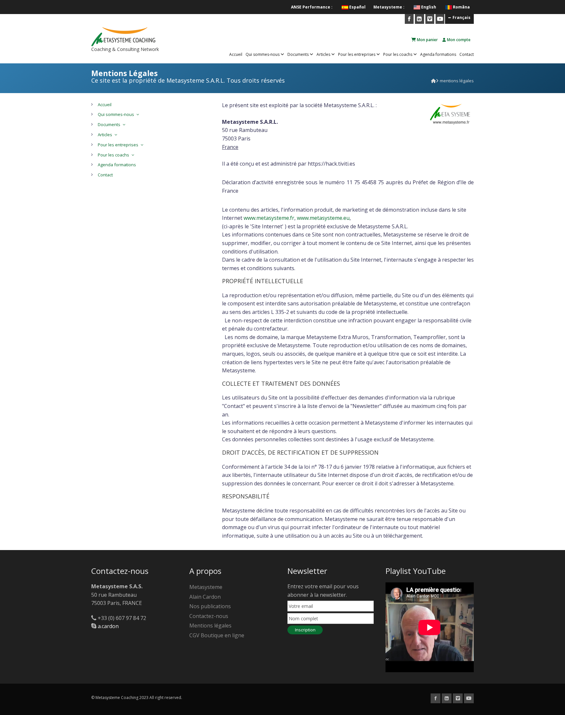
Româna (461, 7)
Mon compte (458, 39)
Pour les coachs (398, 54)
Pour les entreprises (357, 54)
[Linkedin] (419, 19)
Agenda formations (438, 54)
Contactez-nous (208, 616)
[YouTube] (440, 19)
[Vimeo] (429, 19)
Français (462, 17)
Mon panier (427, 39)
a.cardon (108, 626)
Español (357, 7)
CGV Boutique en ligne (216, 635)
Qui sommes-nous (263, 54)
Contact (466, 54)
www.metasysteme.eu (323, 217)
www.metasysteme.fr (269, 217)
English (428, 7)
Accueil (235, 54)
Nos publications (210, 606)
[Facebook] (409, 19)
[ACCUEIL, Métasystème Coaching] (433, 81)
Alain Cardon (205, 596)
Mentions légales (210, 625)
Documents (298, 54)
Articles (324, 54)
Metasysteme (205, 587)
